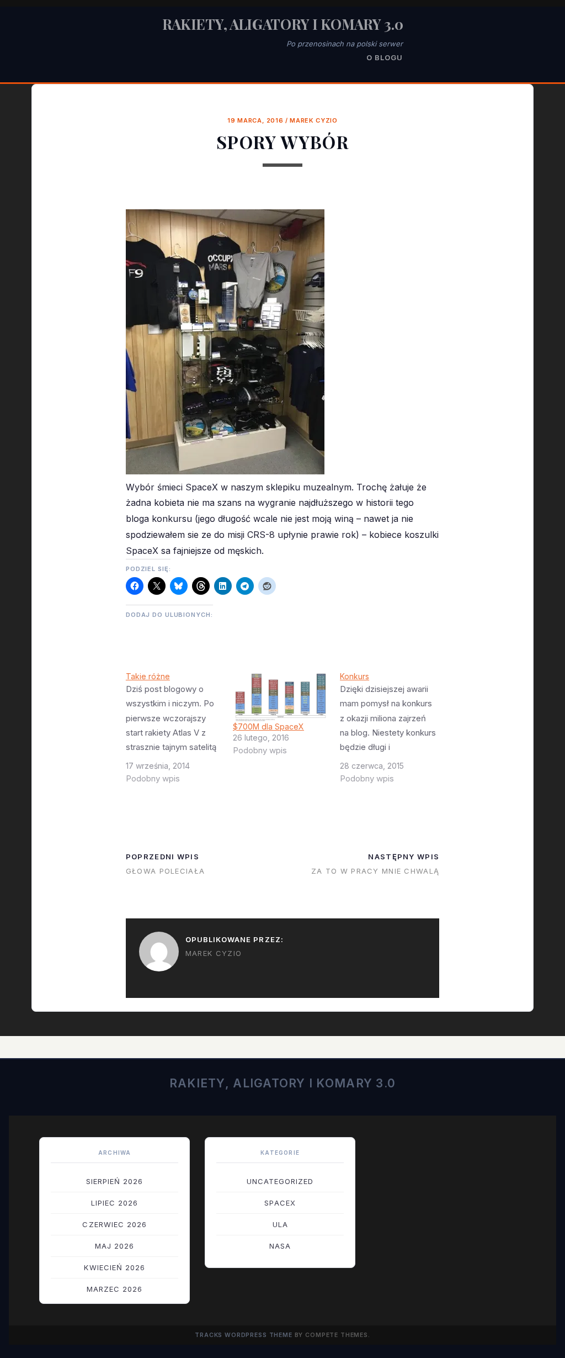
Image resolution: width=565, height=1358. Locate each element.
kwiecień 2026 (114, 1267)
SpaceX (279, 1202)
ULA (280, 1224)
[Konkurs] (393, 731)
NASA (280, 1245)
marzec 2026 (114, 1289)
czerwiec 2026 (114, 1224)
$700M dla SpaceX (268, 726)
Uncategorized (280, 1181)
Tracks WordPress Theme (243, 1335)
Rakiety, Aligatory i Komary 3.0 (282, 24)
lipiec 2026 (114, 1202)
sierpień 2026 (114, 1181)
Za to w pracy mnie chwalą (375, 870)
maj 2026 (114, 1245)
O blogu (384, 57)
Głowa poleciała (165, 870)
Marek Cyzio (313, 120)
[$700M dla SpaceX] (281, 696)
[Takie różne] (179, 731)
